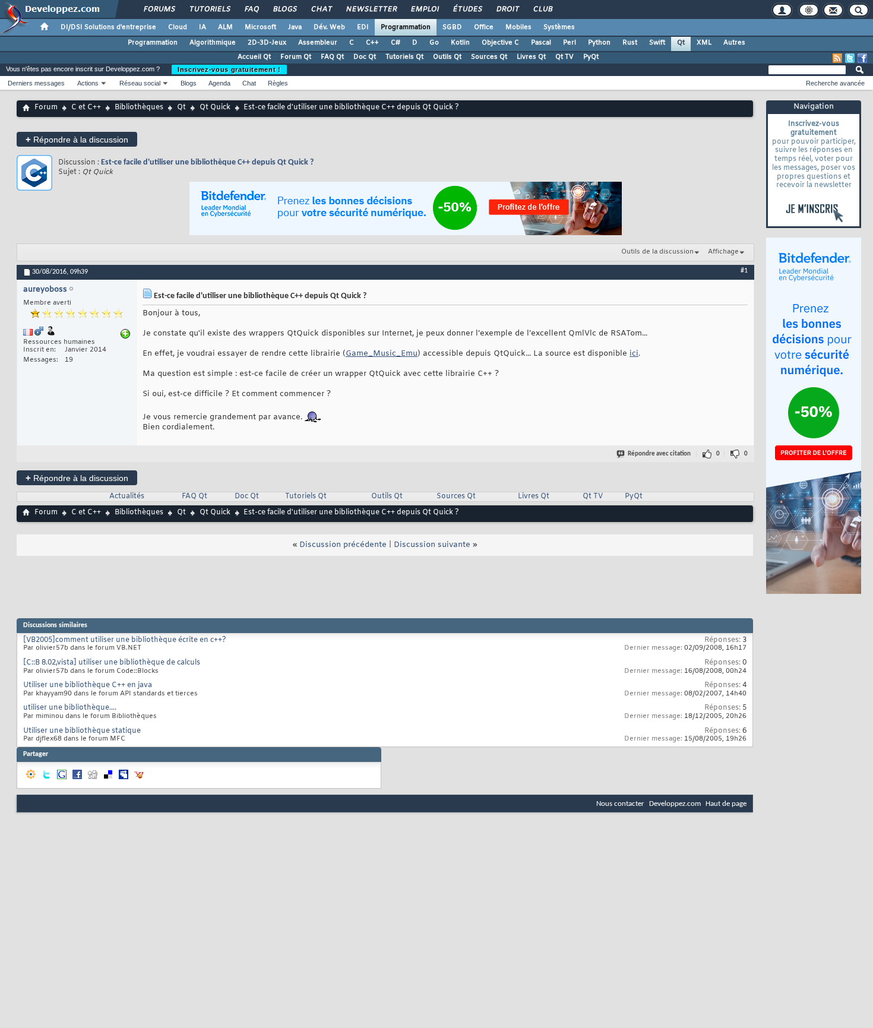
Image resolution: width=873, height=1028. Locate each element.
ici (634, 354)
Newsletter (370, 9)
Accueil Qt (254, 57)
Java (295, 27)
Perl (569, 43)
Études (467, 9)
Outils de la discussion (657, 252)
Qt (681, 43)
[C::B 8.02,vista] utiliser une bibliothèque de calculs (111, 663)
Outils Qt (447, 57)
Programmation (406, 27)
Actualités (126, 496)
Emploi (424, 9)
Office (484, 27)
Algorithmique (212, 43)
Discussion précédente (343, 545)
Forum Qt (295, 57)
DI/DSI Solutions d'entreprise (108, 27)
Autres (734, 43)
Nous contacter (620, 804)
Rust (629, 43)
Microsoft (260, 27)
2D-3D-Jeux (267, 43)
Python (599, 43)
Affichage (723, 252)
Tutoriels (209, 9)
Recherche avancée (835, 83)
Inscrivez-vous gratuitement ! (229, 69)
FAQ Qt (332, 57)
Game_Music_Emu (381, 354)
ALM (225, 27)
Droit (507, 9)
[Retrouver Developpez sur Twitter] (850, 58)
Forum (46, 107)
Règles (278, 83)
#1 (744, 270)
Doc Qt (364, 57)
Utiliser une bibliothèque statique (82, 731)
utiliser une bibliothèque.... (69, 708)
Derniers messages (36, 83)
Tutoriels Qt (404, 57)
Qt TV (564, 57)
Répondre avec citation (659, 454)
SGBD (452, 27)
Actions (88, 83)
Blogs (284, 9)
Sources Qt (489, 57)
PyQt (591, 57)
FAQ (251, 9)
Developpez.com (675, 804)
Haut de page (726, 804)
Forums (159, 9)
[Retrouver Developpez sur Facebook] (862, 58)
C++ (372, 43)
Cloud (177, 27)
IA (202, 27)
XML (704, 43)
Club (542, 9)
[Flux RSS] (837, 58)
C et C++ (86, 107)
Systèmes (559, 27)
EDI (363, 27)
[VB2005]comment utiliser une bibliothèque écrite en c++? (124, 640)
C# (395, 43)
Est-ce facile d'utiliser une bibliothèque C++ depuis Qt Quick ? (207, 162)
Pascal (541, 43)
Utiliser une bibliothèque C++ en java (87, 685)
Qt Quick (215, 107)
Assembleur (317, 43)
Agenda (219, 83)
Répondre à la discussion (77, 139)
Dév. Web (329, 27)
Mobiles (518, 27)
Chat (321, 9)
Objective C (500, 43)
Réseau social (139, 83)
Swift (657, 43)
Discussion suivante (432, 545)
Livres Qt (531, 57)
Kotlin (460, 43)
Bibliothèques (139, 107)
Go (434, 43)
